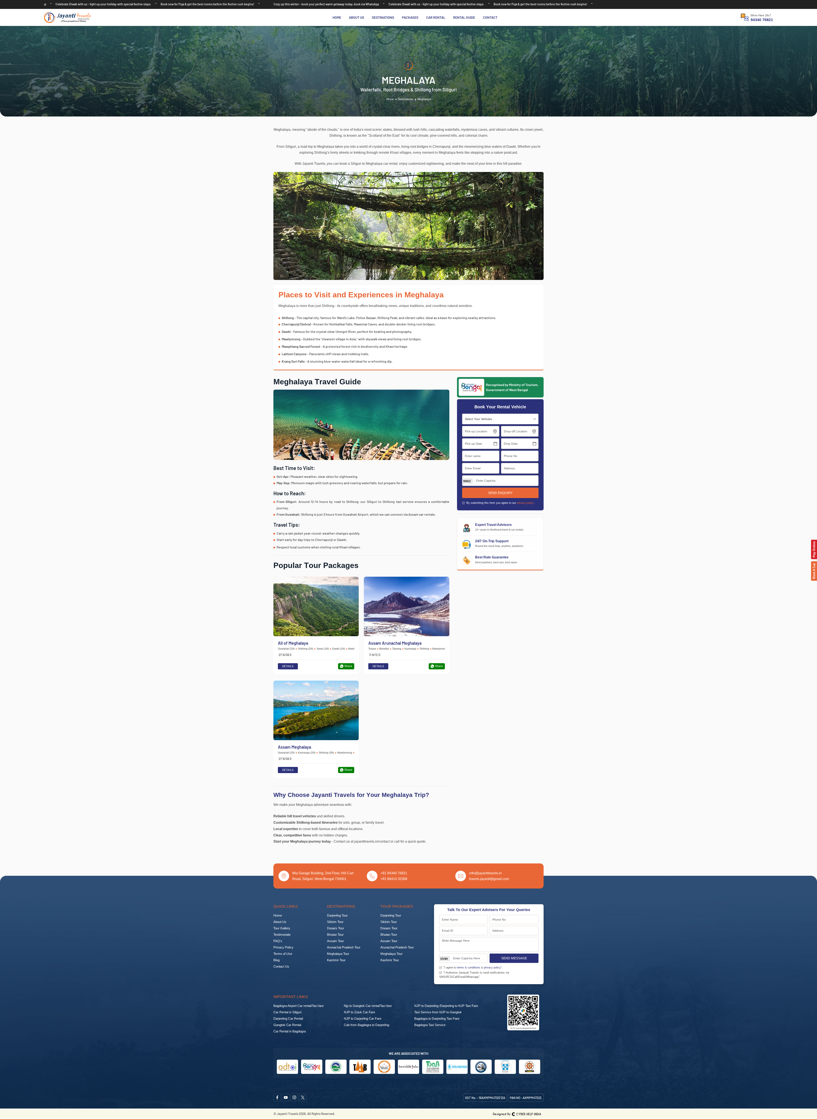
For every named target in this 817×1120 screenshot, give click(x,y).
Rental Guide (464, 17)
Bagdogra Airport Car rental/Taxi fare (298, 1006)
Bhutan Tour (335, 934)
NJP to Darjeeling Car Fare (362, 1018)
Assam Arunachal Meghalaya (394, 643)
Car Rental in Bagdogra (289, 1031)
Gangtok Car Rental (287, 1025)
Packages (410, 17)
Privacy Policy (283, 947)
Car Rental (435, 17)
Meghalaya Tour (338, 953)
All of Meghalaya (293, 643)
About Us (356, 17)
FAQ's (277, 941)
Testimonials (282, 934)
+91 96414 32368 (394, 879)
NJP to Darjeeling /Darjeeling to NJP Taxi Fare (446, 1006)
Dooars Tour (335, 928)
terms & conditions (468, 967)
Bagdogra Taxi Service (430, 1025)
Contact (490, 17)
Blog (276, 960)
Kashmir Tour (336, 960)
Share (348, 666)
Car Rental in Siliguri (287, 1012)
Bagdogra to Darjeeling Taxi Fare (436, 1018)
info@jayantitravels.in (485, 873)
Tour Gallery (281, 928)
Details (288, 666)
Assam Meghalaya (294, 747)
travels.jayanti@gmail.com (489, 879)
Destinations (383, 17)
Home (337, 17)
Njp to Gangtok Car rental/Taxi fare (368, 1006)
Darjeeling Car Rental (288, 1018)
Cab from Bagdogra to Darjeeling (366, 1025)
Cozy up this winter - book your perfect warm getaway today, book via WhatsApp (213, 4)
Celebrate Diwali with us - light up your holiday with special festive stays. (323, 4)
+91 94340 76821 (394, 873)
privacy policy (525, 502)
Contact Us (281, 966)
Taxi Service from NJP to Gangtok (438, 1012)
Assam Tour (335, 941)
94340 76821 (762, 20)
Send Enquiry (500, 493)
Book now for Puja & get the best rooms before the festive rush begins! (94, 4)
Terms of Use (282, 953)
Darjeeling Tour (337, 915)
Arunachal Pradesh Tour (343, 947)
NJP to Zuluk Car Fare (359, 1012)
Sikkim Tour (335, 922)
